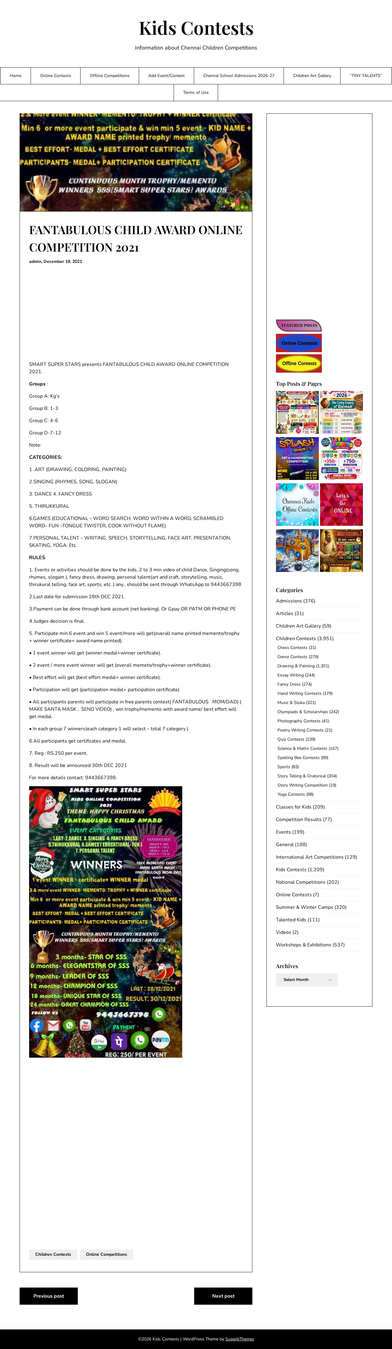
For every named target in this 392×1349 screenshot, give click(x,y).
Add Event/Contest (166, 76)
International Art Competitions (310, 857)
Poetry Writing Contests (300, 730)
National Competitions (301, 882)
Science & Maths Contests (302, 748)
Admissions (289, 601)
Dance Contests (292, 657)
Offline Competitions (110, 76)
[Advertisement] (136, 313)
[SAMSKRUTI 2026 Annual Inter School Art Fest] (341, 413)
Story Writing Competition (302, 785)
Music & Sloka (291, 703)
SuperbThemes (239, 1339)
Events (283, 832)
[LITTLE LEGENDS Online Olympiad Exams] (341, 459)
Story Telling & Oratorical (301, 776)
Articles (284, 613)
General (285, 844)
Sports (283, 767)
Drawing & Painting (296, 666)
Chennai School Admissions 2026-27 (238, 76)
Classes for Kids (293, 807)
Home (15, 76)
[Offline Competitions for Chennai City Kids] (297, 505)
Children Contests (53, 1254)
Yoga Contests (291, 794)
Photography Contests (299, 721)
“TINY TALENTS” (366, 76)
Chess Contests (292, 648)
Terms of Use (196, 92)
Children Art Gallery (312, 76)
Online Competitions (106, 1254)
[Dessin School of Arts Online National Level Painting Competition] (297, 551)
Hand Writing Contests (299, 693)
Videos (283, 932)
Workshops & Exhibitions (303, 945)
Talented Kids (291, 919)
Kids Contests (196, 27)
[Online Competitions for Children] (341, 505)
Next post (223, 1296)
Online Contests (55, 76)
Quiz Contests (290, 739)
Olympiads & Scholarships (302, 712)
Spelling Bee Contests (298, 758)
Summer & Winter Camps (304, 907)
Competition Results (299, 819)
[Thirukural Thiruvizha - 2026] (341, 551)
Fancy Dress (289, 684)
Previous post (48, 1296)
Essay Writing (290, 675)
